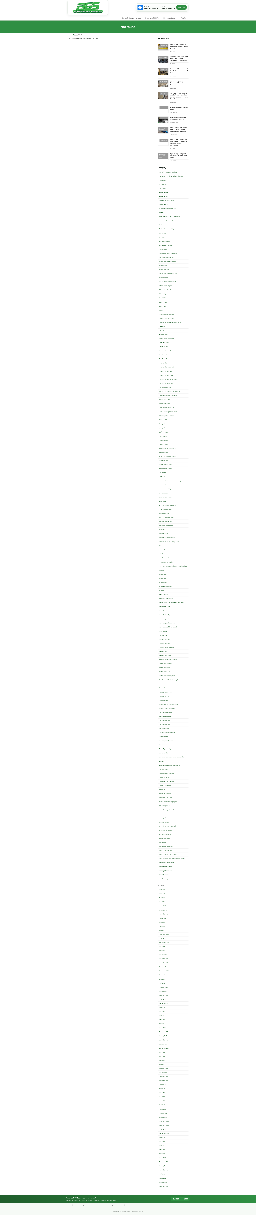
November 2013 (163, 1170)
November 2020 (163, 914)
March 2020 (162, 930)
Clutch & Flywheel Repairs (166, 314)
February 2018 (163, 987)
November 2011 (163, 1186)
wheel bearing (163, 879)
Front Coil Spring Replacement (168, 412)
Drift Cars (161, 331)
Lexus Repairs (163, 501)
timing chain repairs (165, 786)
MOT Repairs (163, 574)
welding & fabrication (165, 871)
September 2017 (164, 1004)
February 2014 (163, 1162)
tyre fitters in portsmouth (166, 810)
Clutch (161, 310)
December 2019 (163, 934)
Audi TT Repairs (164, 205)
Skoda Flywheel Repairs (166, 749)
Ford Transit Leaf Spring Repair (168, 379)
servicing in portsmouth (166, 741)
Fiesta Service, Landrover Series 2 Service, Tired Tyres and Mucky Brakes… (178, 129)
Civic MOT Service (164, 298)
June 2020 (162, 922)
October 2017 (163, 999)
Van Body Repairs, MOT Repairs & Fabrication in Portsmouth (178, 83)
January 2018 (163, 991)
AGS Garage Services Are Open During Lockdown (178, 118)
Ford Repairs (163, 363)
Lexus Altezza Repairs (165, 497)
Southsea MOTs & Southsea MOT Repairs (171, 757)
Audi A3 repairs (163, 197)
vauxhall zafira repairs (165, 830)
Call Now (181, 7)
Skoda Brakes (163, 745)
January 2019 (163, 955)
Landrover (162, 477)
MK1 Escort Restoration (166, 562)
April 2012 (162, 1174)
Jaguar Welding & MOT (166, 465)
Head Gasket (163, 436)
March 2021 (162, 906)
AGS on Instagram (110, 1205)
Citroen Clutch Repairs (165, 286)
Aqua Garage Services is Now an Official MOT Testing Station (179, 47)
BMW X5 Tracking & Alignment (168, 253)
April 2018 (162, 983)
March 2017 (162, 1028)
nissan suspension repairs (167, 619)
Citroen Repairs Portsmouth (167, 294)
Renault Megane (164, 696)
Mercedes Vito (163, 534)
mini (160, 546)
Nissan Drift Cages (164, 607)
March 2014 (162, 1158)
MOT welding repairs (165, 587)
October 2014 (163, 1129)
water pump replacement (166, 863)
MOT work (162, 591)
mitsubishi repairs (164, 558)
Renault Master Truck (165, 692)
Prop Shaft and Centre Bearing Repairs (170, 680)
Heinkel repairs (163, 440)
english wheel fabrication (166, 339)
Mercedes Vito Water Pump (167, 538)
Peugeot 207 (163, 651)
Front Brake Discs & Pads (166, 408)
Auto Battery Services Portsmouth (169, 217)
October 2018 (163, 967)
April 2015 (162, 1105)
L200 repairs (162, 473)
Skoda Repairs (163, 753)
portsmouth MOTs (164, 672)
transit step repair (164, 806)
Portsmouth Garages (165, 664)
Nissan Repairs (163, 611)
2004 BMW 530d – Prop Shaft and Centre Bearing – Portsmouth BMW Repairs (179, 59)
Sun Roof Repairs (164, 769)
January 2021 (163, 910)
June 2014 (162, 1146)
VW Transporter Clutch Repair (168, 855)
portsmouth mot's (164, 668)
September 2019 (164, 943)
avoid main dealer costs (166, 221)
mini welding (162, 550)
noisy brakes (163, 631)
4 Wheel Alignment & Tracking (168, 172)
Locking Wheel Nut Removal (167, 505)
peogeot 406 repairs (165, 639)
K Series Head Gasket (165, 469)
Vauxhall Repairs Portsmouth (167, 826)
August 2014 (162, 1138)
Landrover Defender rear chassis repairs (171, 481)
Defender (162, 327)
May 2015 (162, 1101)
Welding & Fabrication (165, 867)
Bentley (161, 225)
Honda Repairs (163, 444)
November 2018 (163, 963)
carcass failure (163, 278)
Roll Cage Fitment (164, 729)
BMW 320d (162, 237)
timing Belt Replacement (166, 781)
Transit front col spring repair (168, 802)
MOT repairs (163, 582)
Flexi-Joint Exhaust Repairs (167, 351)
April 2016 (162, 1060)
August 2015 (162, 1089)
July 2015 (162, 1093)
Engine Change (163, 335)
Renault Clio (162, 688)
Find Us (121, 1205)
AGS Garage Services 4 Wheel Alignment (171, 176)
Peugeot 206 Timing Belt (166, 647)
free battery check (164, 404)
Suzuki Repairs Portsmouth (167, 773)
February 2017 (163, 1032)
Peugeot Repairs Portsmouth (168, 660)
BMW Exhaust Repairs (165, 245)
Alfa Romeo (162, 188)
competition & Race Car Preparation (170, 322)
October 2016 (163, 1044)
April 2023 (162, 898)
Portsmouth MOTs (97, 1205)
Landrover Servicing (165, 489)
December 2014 (163, 1121)
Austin (161, 213)
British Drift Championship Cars (168, 274)
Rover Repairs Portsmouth (167, 733)
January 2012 (163, 1182)
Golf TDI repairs (163, 432)
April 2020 (162, 926)
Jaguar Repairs (163, 461)
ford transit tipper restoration (168, 396)
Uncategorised (163, 818)
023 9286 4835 (168, 8)
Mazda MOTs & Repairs (166, 526)
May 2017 (162, 1020)
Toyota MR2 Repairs (165, 794)
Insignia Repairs (163, 452)
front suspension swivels (166, 416)
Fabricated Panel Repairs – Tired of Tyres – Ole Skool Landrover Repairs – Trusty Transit (179, 96)
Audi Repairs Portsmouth (166, 201)
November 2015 (163, 1081)
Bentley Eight (163, 233)
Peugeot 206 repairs (165, 643)
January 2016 (163, 1073)
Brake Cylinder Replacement (167, 261)
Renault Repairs (163, 700)
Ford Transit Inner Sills (165, 371)
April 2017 (162, 1024)
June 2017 (162, 1016)
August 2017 (162, 1008)
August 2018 (162, 975)
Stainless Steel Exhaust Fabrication (169, 765)
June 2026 (162, 890)
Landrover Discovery (165, 485)
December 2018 (163, 959)
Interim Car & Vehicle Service (167, 457)
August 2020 (162, 918)
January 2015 (163, 1117)
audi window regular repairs (167, 209)
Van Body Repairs (164, 822)
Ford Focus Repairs (165, 359)
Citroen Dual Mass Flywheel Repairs (169, 290)
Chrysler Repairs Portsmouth (167, 282)
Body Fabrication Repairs (166, 257)
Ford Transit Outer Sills (166, 383)
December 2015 (163, 1077)
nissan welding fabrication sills (168, 627)
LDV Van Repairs (163, 493)
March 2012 (162, 1178)
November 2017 (163, 995)
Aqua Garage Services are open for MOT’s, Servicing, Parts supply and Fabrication (179, 143)
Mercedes (162, 530)
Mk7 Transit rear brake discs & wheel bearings (173, 566)
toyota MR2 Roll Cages (165, 798)
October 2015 (163, 1085)
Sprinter (161, 761)
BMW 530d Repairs (164, 241)
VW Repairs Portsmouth (166, 847)
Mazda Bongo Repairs (165, 521)
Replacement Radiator (165, 717)
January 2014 (163, 1166)
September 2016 (164, 1048)
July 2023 (162, 894)
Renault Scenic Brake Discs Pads (168, 704)
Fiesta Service (163, 347)
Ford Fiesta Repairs (165, 355)
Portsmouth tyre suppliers (167, 676)
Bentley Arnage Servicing (166, 229)
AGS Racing (162, 180)
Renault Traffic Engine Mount (167, 708)
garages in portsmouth (166, 428)
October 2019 (163, 938)
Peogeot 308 (163, 635)
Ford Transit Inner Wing (166, 375)
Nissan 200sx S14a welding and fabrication (171, 603)
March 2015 (162, 1109)
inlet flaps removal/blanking (167, 448)
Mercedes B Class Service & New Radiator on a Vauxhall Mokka (179, 71)
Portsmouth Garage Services (81, 1205)
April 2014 (162, 1154)
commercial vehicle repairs (167, 318)
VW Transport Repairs (165, 851)
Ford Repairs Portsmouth (166, 367)
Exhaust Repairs (164, 343)
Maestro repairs (164, 513)
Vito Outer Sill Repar (165, 834)
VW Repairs (162, 842)
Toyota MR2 (162, 790)
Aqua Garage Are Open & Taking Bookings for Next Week (178, 156)
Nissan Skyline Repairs (165, 615)
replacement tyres (164, 721)
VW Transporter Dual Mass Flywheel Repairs (172, 859)
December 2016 (163, 1040)
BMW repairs (163, 249)
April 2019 (162, 951)
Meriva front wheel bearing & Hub (169, 542)
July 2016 (162, 1052)
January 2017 (163, 1036)
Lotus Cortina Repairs (165, 509)
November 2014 (163, 1125)
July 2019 (162, 947)
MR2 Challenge (163, 595)
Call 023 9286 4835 (180, 1199)
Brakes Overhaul (164, 270)
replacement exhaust (165, 712)
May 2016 (162, 1056)
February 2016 (163, 1068)
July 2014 (162, 1142)
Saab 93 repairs (163, 737)
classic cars (162, 306)
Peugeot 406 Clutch (165, 656)
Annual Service (163, 192)
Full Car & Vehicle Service (166, 420)
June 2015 (162, 1097)
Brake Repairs (163, 266)
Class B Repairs (163, 302)
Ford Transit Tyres (164, 400)
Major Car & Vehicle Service (167, 517)
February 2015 (163, 1113)
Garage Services (164, 424)
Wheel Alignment (164, 875)
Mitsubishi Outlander (165, 554)
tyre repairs (162, 814)
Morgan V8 (162, 570)
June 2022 (162, 902)
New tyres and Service (166, 599)
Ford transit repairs (165, 387)
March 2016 (162, 1064)
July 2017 (162, 1012)
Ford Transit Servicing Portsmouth (169, 391)
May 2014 (162, 1150)
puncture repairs (164, 684)
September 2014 (164, 1134)
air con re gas (163, 184)
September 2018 (164, 971)
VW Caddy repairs (164, 838)
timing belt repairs (164, 777)
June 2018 (162, 979)
